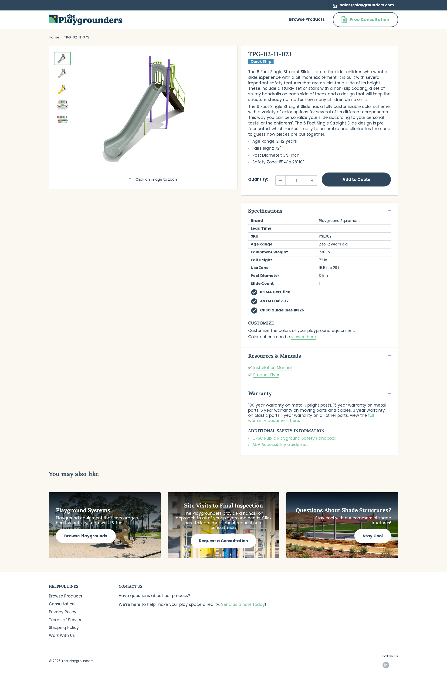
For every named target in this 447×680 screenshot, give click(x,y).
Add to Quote (356, 179)
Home (54, 37)
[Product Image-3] (62, 90)
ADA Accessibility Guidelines (280, 444)
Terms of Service (66, 620)
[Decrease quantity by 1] (280, 180)
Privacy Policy (62, 612)
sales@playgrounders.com (367, 5)
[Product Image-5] (62, 119)
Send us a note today (243, 604)
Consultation (62, 604)
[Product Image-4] (62, 105)
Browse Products (307, 19)
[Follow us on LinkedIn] (386, 665)
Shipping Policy (64, 627)
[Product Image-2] (62, 74)
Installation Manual (272, 367)
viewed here (303, 337)
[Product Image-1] (62, 58)
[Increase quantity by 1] (312, 180)
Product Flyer (266, 375)
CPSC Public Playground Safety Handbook (294, 438)
